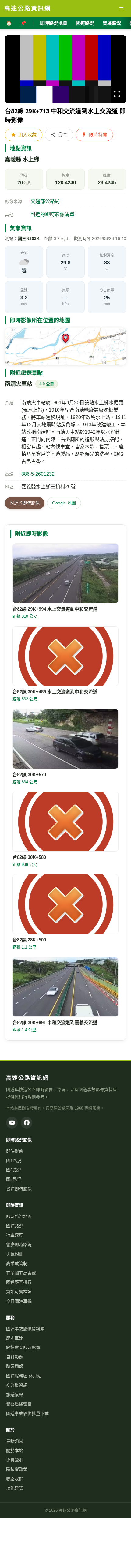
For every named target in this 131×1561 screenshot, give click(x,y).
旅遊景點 (14, 1394)
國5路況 (13, 1179)
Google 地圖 (64, 502)
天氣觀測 (14, 1254)
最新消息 (14, 1441)
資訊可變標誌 (19, 1291)
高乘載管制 (16, 1263)
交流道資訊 (16, 1385)
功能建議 (14, 1488)
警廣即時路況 (19, 1244)
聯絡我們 (14, 1478)
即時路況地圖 (53, 23)
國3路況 (13, 1169)
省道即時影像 (19, 1188)
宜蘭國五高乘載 (21, 1273)
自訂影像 (14, 1356)
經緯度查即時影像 (23, 1347)
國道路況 (85, 23)
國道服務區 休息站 (23, 1375)
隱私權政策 (16, 1469)
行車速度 (14, 1235)
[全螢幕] (117, 95)
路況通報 (14, 1366)
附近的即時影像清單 (52, 214)
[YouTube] (12, 1123)
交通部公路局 (45, 201)
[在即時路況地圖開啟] (65, 346)
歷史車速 (14, 1338)
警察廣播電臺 (19, 1404)
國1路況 (13, 1160)
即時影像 (14, 1151)
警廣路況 (112, 23)
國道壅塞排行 (19, 1282)
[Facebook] (26, 1123)
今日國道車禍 (19, 1301)
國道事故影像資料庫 (25, 1328)
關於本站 (14, 1450)
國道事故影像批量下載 (27, 1413)
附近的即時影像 (25, 502)
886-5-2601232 (38, 474)
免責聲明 (14, 1459)
